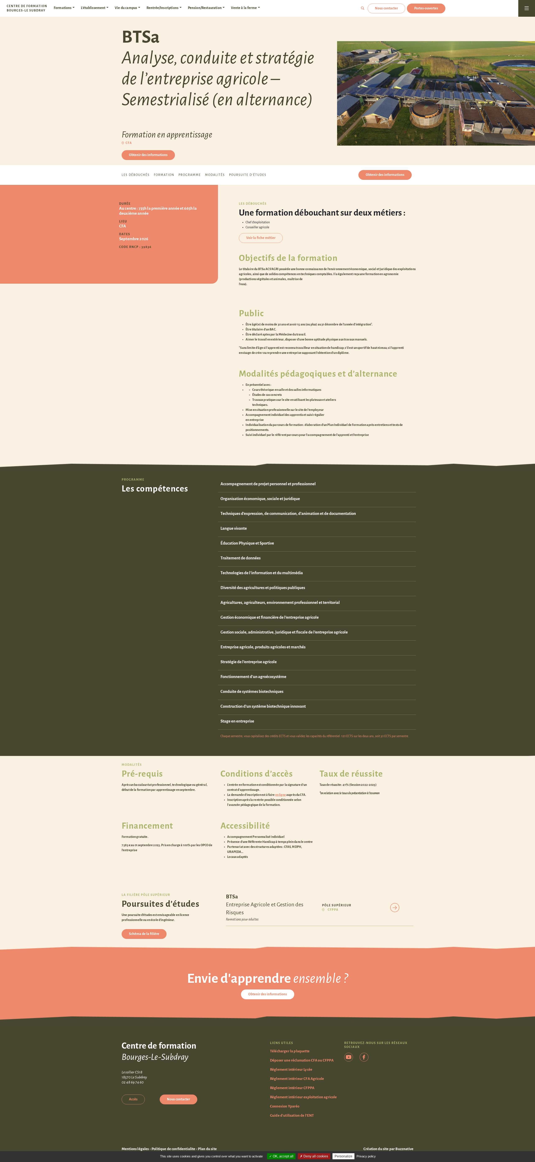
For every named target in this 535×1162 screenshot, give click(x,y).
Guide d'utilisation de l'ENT (292, 1116)
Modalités (215, 175)
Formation (164, 175)
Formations (63, 8)
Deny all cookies (315, 1156)
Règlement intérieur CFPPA (292, 1088)
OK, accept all (282, 1156)
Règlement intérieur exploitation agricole (303, 1097)
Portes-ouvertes (426, 8)
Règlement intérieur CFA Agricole (297, 1079)
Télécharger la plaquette (290, 1051)
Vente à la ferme (244, 8)
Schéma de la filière (144, 934)
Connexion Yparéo (284, 1106)
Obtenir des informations (148, 155)
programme (189, 175)
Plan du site (207, 1149)
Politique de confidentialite (173, 1149)
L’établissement (93, 8)
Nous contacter (386, 8)
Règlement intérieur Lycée (291, 1070)
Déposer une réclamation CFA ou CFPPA (302, 1060)
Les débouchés (136, 175)
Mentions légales (135, 1149)
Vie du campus (126, 8)
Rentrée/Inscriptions (162, 8)
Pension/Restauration (205, 8)
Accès (133, 1099)
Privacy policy (366, 1156)
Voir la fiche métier (260, 238)
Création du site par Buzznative (388, 1149)
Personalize (343, 1156)
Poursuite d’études (247, 175)
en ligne (280, 794)
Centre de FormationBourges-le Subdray (27, 8)
